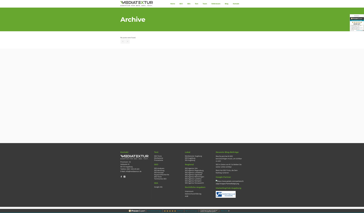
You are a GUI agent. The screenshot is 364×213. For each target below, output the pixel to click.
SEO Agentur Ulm (191, 168)
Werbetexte (158, 158)
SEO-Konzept (159, 172)
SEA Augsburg (190, 160)
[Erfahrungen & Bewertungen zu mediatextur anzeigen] (357, 22)
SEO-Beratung (159, 170)
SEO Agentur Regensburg (194, 170)
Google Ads (158, 187)
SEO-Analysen (159, 168)
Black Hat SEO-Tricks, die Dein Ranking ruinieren (227, 171)
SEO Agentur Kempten (193, 181)
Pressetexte (158, 160)
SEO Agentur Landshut (193, 179)
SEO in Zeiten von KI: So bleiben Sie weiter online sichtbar (229, 165)
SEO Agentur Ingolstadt (193, 175)
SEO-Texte (158, 156)
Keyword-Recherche (161, 175)
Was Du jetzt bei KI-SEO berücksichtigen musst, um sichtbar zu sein (229, 158)
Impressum (189, 191)
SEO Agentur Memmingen (194, 177)
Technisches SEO (160, 179)
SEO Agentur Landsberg (193, 172)
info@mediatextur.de (133, 171)
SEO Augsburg (190, 158)
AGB (186, 196)
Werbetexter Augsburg (193, 156)
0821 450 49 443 (133, 169)
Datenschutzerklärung (193, 194)
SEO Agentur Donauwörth (194, 183)
